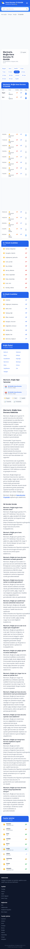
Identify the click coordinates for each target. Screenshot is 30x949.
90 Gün (11, 79)
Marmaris (6, 362)
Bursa (2, 928)
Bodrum (6, 352)
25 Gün (4, 75)
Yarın (10, 68)
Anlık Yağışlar (4, 896)
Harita (3, 891)
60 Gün (4, 79)
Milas (5, 365)
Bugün (4, 68)
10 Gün (10, 72)
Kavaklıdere (7, 358)
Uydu (2, 893)
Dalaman (18, 352)
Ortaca (18, 365)
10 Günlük (17, 401)
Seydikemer (7, 368)
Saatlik (16, 68)
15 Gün (17, 72)
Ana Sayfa (4, 14)
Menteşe (18, 362)
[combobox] (15, 9)
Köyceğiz (18, 358)
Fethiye (18, 355)
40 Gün (17, 75)
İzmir (2, 923)
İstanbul (3, 919)
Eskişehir (3, 939)
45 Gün (24, 75)
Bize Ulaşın (4, 912)
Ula (17, 368)
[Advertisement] (15, 32)
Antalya (3, 925)
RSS (2, 905)
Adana (3, 932)
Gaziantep (4, 934)
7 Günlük (7, 401)
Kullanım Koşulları (6, 909)
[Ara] (27, 9)
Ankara (3, 921)
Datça (5, 355)
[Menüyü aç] (27, 3)
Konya (3, 937)
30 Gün (11, 75)
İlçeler (17, 79)
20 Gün (23, 72)
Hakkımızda (4, 907)
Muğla (15, 14)
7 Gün (4, 72)
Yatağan (6, 371)
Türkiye (10, 14)
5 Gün (22, 68)
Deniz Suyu (4, 898)
